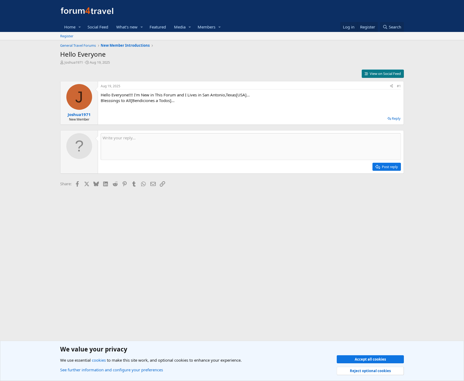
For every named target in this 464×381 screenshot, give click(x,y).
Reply (396, 118)
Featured (158, 27)
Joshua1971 (73, 62)
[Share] (391, 86)
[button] (80, 27)
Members (206, 27)
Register (66, 36)
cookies (99, 360)
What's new (126, 27)
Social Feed (98, 27)
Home (69, 27)
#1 (399, 86)
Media (180, 27)
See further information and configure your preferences (111, 369)
